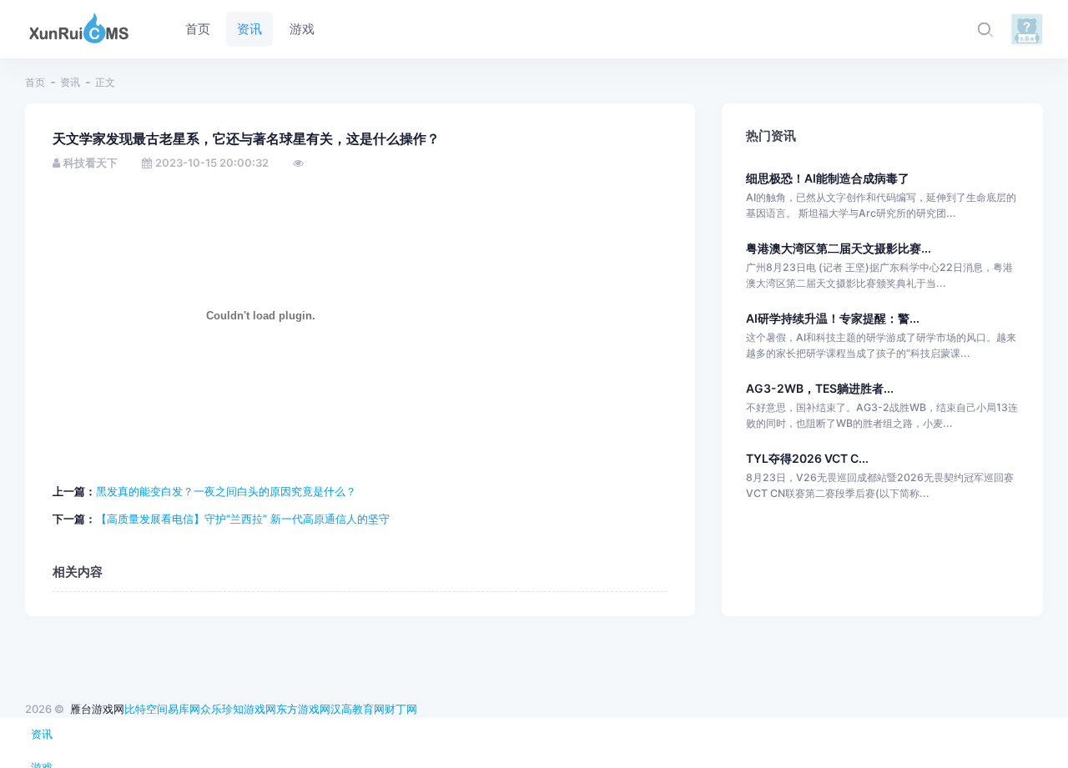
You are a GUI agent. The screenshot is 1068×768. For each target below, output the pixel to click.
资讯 (70, 82)
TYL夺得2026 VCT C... (807, 458)
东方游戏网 (303, 708)
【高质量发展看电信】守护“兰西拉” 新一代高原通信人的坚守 (243, 518)
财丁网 (401, 708)
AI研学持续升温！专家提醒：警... (832, 318)
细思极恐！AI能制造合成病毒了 (827, 178)
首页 (35, 82)
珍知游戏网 (249, 708)
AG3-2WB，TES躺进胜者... (820, 388)
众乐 (211, 708)
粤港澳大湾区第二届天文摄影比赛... (838, 248)
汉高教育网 (357, 708)
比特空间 (146, 708)
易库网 (184, 708)
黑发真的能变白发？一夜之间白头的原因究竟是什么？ (226, 491)
